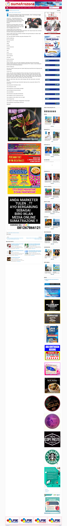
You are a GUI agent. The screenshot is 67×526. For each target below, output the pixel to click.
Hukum (22, 7)
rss (60, 1)
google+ (59, 1)
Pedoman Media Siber (43, 7)
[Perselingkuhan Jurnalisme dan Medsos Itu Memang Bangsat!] (56, 252)
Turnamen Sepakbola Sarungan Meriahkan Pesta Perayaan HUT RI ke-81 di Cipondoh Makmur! (56, 155)
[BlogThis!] (8, 234)
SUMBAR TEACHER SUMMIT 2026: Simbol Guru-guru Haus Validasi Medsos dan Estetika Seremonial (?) (56, 124)
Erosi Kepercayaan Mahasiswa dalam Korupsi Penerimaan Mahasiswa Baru (21, 10)
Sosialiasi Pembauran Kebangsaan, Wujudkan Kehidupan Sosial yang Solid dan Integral (48, 197)
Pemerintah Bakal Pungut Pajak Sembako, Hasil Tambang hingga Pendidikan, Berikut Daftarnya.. (25, 15)
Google (60, 525)
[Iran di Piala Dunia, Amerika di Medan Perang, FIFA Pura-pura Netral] (51, 207)
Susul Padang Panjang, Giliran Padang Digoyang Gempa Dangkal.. (56, 272)
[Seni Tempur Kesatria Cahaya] (48, 119)
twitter (56, 1)
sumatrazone (8, 525)
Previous (60, 121)
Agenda (9, 232)
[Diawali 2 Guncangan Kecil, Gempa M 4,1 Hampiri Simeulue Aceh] (48, 267)
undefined (17, 245)
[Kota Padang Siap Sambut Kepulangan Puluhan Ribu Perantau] (56, 176)
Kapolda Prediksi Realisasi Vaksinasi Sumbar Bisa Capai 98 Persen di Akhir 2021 (56, 197)
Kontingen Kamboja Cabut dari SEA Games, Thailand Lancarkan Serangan (59, 212)
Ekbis (12, 232)
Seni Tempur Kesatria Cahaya (47, 124)
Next (44, 121)
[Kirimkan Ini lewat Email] (7, 234)
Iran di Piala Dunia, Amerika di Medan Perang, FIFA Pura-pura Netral (50, 212)
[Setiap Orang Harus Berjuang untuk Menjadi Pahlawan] (56, 134)
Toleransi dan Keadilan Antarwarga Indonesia (47, 257)
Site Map (46, 489)
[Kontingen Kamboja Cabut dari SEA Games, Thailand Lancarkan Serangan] (59, 207)
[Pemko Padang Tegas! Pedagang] (48, 176)
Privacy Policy (47, 490)
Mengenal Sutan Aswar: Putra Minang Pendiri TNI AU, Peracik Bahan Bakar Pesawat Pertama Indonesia (47, 227)
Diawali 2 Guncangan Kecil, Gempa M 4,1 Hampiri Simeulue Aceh (48, 272)
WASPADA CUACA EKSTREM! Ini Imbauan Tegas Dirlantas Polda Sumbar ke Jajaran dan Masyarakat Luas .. (48, 242)
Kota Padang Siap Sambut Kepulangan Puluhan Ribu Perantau (56, 181)
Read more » (17, 248)
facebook (57, 1)
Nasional (14, 7)
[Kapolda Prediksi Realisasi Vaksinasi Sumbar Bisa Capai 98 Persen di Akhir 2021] (56, 191)
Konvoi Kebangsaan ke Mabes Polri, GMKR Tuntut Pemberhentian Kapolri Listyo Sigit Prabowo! (48, 155)
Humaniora (14, 232)
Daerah (25, 7)
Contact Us (46, 491)
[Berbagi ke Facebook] (10, 234)
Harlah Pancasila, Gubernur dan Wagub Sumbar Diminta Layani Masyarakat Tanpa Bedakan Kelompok (48, 140)
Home (7, 8)
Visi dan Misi (37, 7)
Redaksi (10, 7)
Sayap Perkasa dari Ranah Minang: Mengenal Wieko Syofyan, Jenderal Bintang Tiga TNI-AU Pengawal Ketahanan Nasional (55, 227)
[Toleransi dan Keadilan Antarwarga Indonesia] (48, 252)
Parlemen (18, 7)
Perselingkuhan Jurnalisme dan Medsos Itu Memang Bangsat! (56, 257)
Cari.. (60, 7)
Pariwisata (30, 7)
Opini (33, 7)
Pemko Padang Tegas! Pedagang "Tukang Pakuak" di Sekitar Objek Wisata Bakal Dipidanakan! (48, 181)
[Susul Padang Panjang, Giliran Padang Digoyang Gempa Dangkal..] (56, 267)
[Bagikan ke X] (9, 234)
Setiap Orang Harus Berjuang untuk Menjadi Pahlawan (56, 140)
